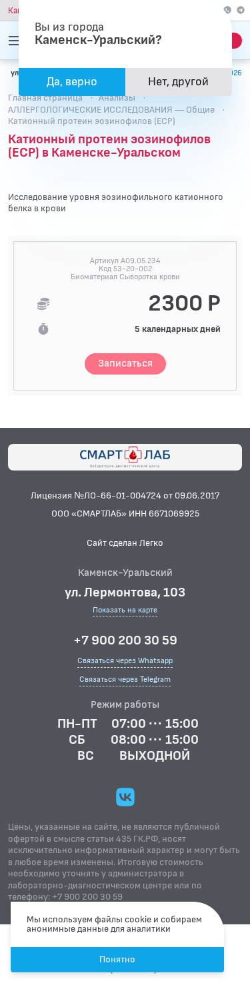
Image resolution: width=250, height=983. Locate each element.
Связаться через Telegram (125, 679)
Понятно (117, 959)
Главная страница (45, 97)
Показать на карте (125, 610)
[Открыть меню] (16, 40)
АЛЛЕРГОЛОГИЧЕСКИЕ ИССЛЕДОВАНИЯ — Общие (111, 109)
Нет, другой (178, 82)
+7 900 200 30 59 (125, 640)
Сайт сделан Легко (125, 542)
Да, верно (72, 82)
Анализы (117, 97)
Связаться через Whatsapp (125, 661)
